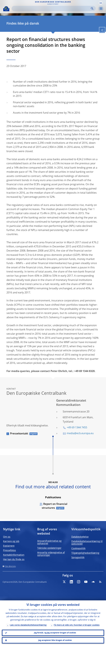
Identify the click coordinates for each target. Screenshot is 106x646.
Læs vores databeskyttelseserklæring (28, 625)
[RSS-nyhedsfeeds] (100, 582)
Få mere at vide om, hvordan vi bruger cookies (77, 625)
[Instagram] (78, 582)
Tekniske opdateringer (49, 548)
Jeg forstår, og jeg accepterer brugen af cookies (55, 633)
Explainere (8, 546)
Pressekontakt (19, 433)
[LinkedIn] (71, 582)
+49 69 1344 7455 (77, 427)
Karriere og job (11, 541)
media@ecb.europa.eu (80, 433)
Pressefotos (9, 550)
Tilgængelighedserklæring (85, 553)
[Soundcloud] (93, 582)
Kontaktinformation (13, 555)
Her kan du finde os (13, 559)
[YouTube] (86, 582)
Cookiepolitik (78, 548)
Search (92, 8)
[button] (101, 3)
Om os (6, 537)
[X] (64, 582)
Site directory (10, 566)
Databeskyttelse (80, 537)
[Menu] (101, 8)
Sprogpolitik (77, 557)
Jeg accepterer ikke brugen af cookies (55, 640)
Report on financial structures (54, 506)
